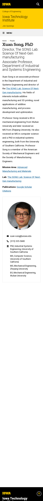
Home (4, 41)
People (12, 41)
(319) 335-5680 (17, 241)
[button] (38, 4)
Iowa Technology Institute (15, 18)
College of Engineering (11, 11)
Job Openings (8, 26)
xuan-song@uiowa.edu (20, 236)
